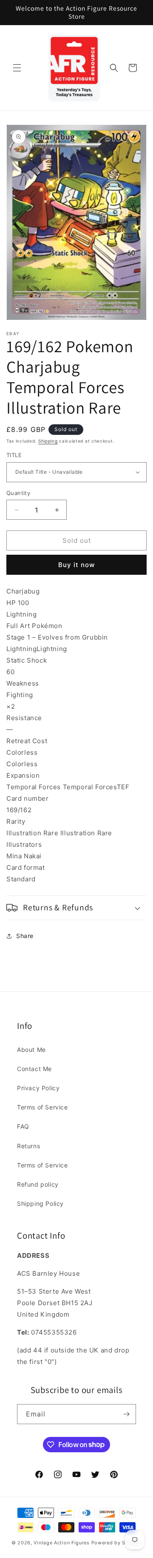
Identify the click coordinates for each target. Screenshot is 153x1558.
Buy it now (76, 565)
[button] (17, 67)
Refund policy (38, 1184)
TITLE (14, 455)
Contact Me (34, 1068)
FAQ (23, 1126)
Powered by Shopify (116, 1543)
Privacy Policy (38, 1088)
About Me (31, 1049)
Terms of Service (42, 1107)
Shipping (48, 440)
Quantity (18, 492)
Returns (28, 1146)
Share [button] (25, 935)
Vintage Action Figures (61, 1543)
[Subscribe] (126, 1414)
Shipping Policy (40, 1203)
